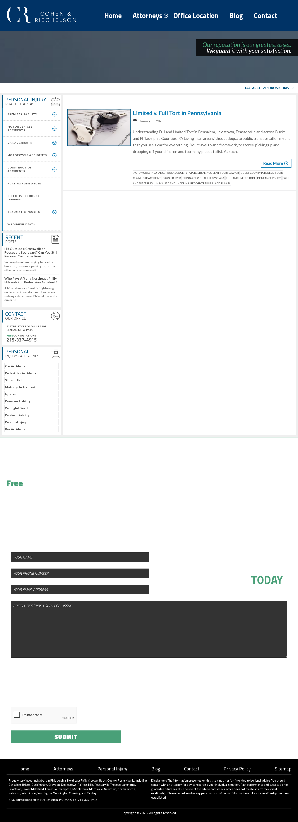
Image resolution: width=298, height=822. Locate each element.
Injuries (10, 394)
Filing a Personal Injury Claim (203, 178)
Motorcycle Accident (20, 387)
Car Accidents (15, 366)
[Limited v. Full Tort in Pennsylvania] (99, 128)
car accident (152, 178)
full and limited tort (240, 178)
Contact (265, 15)
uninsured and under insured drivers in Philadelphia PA (193, 183)
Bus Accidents (15, 429)
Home (113, 15)
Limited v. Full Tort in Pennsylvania (177, 112)
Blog (236, 15)
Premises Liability (18, 401)
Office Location (196, 15)
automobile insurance (149, 172)
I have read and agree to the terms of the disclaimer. (75, 690)
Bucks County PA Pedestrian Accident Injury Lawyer (203, 172)
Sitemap (283, 768)
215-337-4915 (22, 339)
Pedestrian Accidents (20, 373)
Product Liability (17, 415)
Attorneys (148, 15)
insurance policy (269, 178)
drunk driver (172, 178)
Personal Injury (16, 422)
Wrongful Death (17, 408)
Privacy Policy (237, 768)
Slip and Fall (13, 380)
